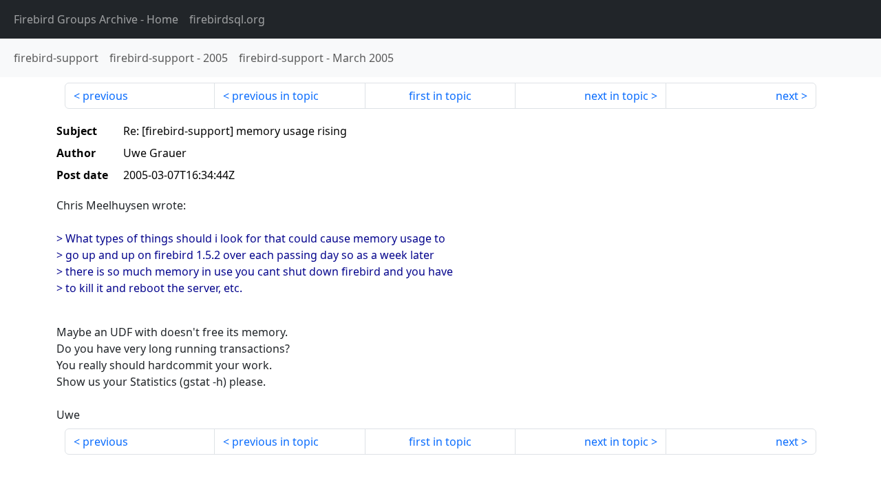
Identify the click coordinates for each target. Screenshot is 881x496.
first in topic (440, 95)
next (787, 95)
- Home (96, 19)
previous (105, 95)
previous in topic (275, 95)
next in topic (616, 95)
